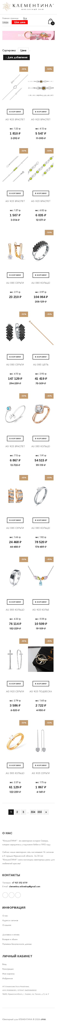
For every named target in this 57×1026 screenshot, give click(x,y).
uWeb (43, 1019)
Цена (23, 50)
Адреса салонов (10, 920)
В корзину (15, 112)
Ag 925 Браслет (15, 119)
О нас (5, 915)
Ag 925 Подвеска (41, 691)
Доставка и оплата (10, 934)
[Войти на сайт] (39, 21)
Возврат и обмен (10, 939)
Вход (4, 964)
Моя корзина (8, 973)
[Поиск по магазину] (35, 21)
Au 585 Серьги (15, 282)
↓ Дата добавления (16, 57)
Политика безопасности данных (17, 944)
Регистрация (7, 968)
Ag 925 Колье (40, 609)
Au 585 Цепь (40, 364)
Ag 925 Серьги (15, 691)
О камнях (6, 925)
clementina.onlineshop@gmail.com (24, 886)
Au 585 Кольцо (41, 282)
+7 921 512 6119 (19, 882)
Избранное (7, 978)
